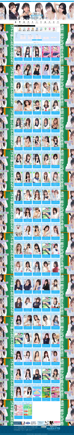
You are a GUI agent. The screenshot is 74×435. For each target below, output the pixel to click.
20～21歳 (30, 34)
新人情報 (22, 428)
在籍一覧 (19, 428)
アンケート (24, 429)
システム (30, 428)
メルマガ (18, 429)
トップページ (16, 428)
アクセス (21, 429)
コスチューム (37, 428)
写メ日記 (15, 429)
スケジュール (26, 428)
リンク (30, 429)
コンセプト (33, 428)
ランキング (44, 428)
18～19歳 (22, 34)
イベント (41, 428)
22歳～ (37, 34)
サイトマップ (33, 429)
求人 (27, 429)
